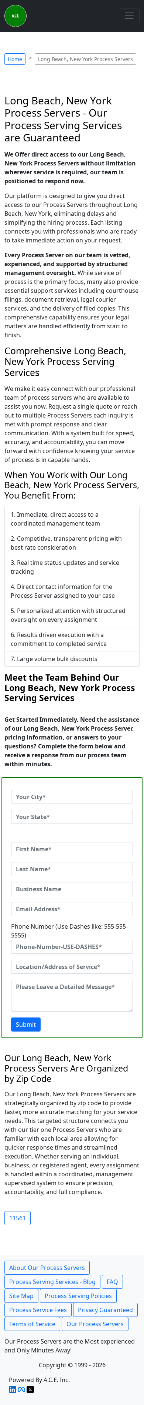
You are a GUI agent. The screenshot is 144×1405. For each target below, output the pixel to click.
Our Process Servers (95, 1324)
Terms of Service (32, 1324)
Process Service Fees (38, 1310)
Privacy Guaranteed (105, 1310)
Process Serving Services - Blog (52, 1282)
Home (15, 59)
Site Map (21, 1296)
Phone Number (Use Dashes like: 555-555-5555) (69, 930)
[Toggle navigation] (129, 16)
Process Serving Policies (78, 1296)
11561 (17, 1218)
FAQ (112, 1282)
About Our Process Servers (47, 1268)
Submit (26, 1024)
